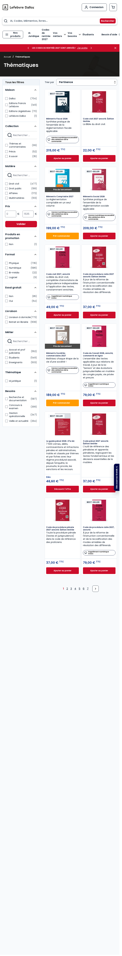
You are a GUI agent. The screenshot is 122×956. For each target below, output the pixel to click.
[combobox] (60, 21)
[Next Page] (95, 589)
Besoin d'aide (109, 34)
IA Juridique (33, 34)
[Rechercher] (106, 20)
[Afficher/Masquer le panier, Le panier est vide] (113, 7)
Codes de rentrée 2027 (46, 34)
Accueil (7, 56)
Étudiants (88, 34)
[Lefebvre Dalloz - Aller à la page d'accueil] (18, 7)
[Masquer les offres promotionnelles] (116, 48)
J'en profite (82, 48)
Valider (21, 224)
